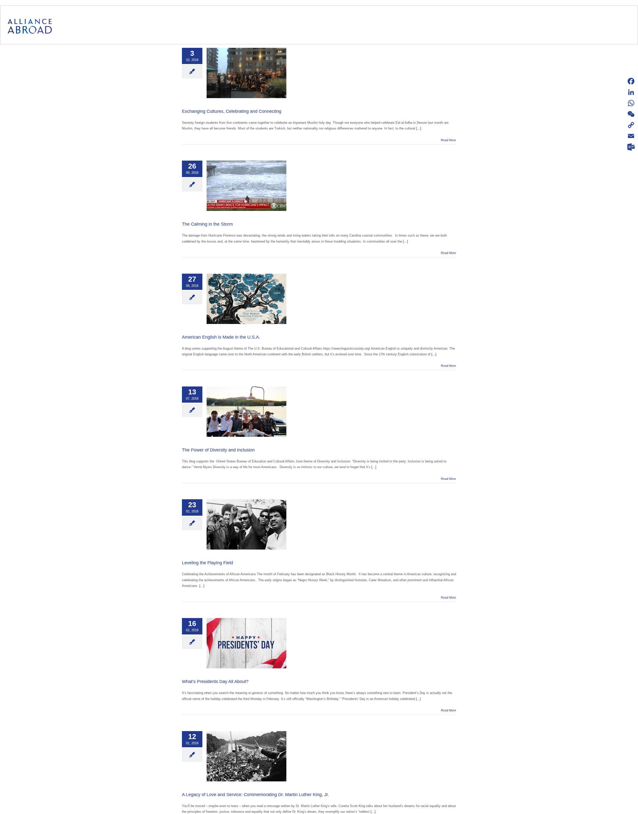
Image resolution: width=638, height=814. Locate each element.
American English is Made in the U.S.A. (221, 337)
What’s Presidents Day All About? (215, 681)
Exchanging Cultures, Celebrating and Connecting (231, 111)
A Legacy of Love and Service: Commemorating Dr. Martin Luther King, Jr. (255, 794)
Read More (448, 140)
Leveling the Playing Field (207, 562)
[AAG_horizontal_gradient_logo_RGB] (29, 20)
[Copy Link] (631, 125)
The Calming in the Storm (207, 224)
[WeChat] (631, 114)
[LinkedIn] (631, 92)
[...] (418, 128)
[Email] (631, 135)
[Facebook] (631, 81)
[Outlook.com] (631, 146)
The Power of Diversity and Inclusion (218, 449)
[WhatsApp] (631, 103)
